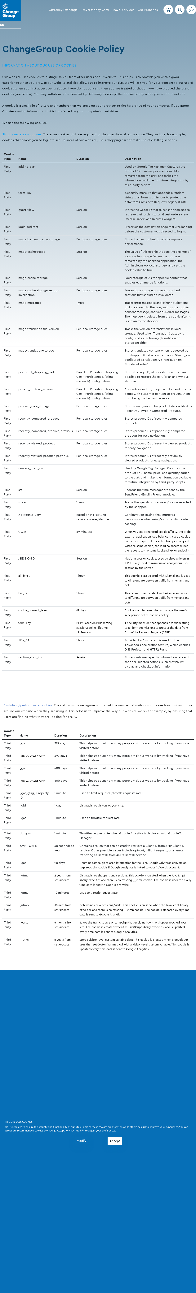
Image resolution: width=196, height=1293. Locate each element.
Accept (115, 1141)
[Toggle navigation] (191, 9)
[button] (63, 10)
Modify (82, 1140)
